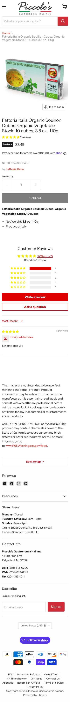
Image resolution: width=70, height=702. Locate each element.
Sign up (56, 606)
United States (33, 625)
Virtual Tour (51, 674)
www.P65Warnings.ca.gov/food (26, 446)
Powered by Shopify (35, 695)
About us (7, 682)
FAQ (10, 674)
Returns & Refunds (28, 674)
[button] (11, 137)
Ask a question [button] (35, 307)
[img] (10, 331)
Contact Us (53, 678)
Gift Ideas (36, 678)
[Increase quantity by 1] (36, 185)
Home (6, 33)
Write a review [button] (35, 297)
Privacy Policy (35, 686)
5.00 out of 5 (45, 256)
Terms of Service (54, 682)
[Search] (63, 21)
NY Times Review (16, 678)
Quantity (7, 176)
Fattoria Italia (15, 169)
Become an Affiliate (28, 682)
